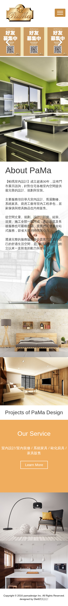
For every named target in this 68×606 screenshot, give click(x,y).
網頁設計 (43, 599)
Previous (7, 42)
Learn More (34, 465)
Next (60, 42)
